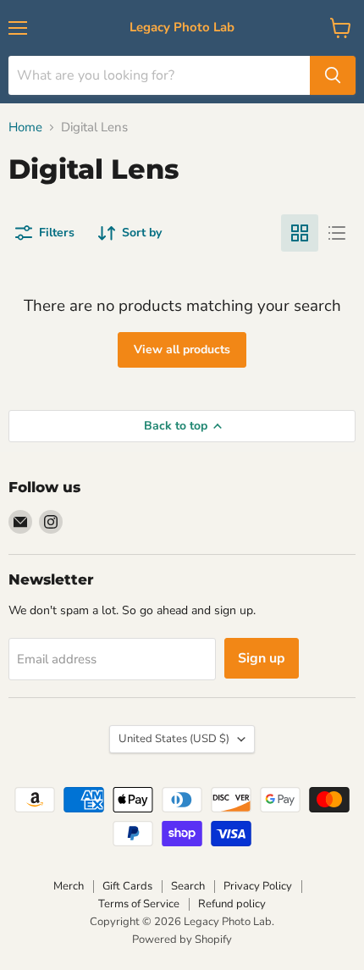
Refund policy (232, 904)
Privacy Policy (257, 886)
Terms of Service (138, 904)
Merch (68, 886)
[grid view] (299, 233)
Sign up (261, 658)
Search (188, 886)
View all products (182, 349)
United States (174, 738)
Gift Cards (127, 886)
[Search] (333, 75)
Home (25, 127)
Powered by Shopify (182, 939)
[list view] (337, 233)
